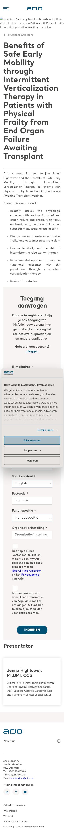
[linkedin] (6, 791)
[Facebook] (15, 791)
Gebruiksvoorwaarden (14, 805)
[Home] (12, 732)
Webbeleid (8, 816)
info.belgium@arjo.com (22, 778)
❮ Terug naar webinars (18, 34)
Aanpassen (30, 450)
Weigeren (32, 460)
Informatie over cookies (15, 821)
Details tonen (45, 429)
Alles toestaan (32, 440)
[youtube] (25, 791)
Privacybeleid (10, 810)
